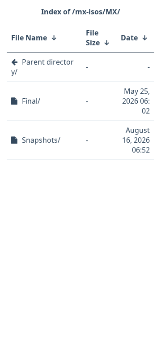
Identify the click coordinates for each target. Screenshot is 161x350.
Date (129, 38)
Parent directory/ (42, 67)
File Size (93, 38)
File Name (29, 38)
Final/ (31, 101)
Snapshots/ (41, 140)
